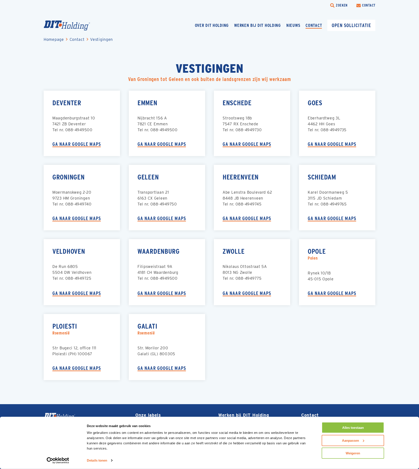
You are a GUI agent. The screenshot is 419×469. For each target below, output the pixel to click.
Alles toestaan (353, 427)
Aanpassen (350, 440)
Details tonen (97, 460)
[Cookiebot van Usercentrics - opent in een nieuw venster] (58, 460)
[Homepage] (75, 25)
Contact (314, 25)
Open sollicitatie (351, 25)
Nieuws (293, 25)
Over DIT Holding (212, 25)
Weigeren (353, 453)
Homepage (54, 39)
